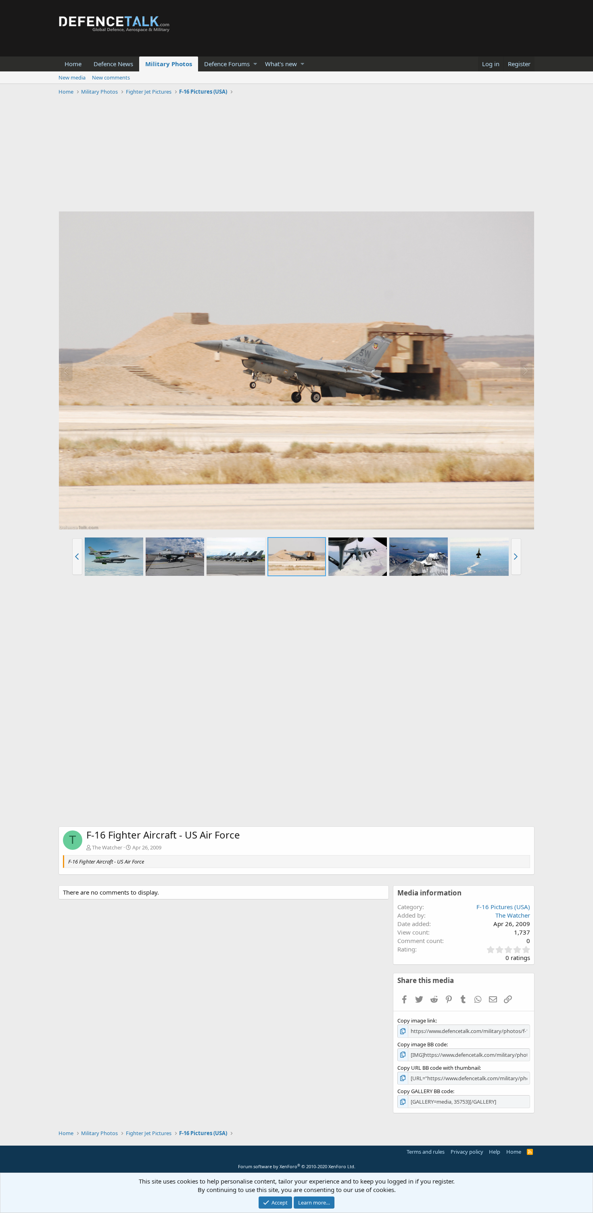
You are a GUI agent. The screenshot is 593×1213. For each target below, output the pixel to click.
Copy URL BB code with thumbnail (438, 1067)
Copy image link (416, 1020)
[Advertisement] (296, 154)
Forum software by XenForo (296, 1166)
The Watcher (107, 847)
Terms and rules (426, 1151)
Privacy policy (467, 1151)
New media (72, 77)
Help (494, 1151)
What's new (281, 64)
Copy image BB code (422, 1044)
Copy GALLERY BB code (425, 1091)
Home (73, 64)
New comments (111, 77)
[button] (255, 63)
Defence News (113, 64)
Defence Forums (227, 64)
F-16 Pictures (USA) (503, 907)
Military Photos (168, 64)
